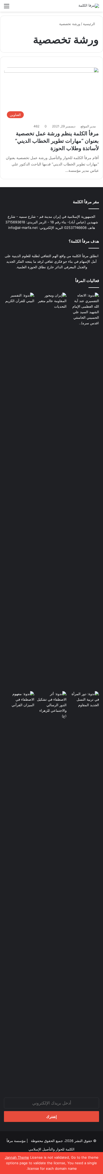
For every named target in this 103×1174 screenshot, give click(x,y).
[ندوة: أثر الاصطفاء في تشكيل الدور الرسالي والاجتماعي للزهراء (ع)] (51, 705)
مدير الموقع (88, 126)
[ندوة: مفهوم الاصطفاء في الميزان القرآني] (19, 699)
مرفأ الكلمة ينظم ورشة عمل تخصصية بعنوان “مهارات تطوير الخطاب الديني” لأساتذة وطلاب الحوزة (57, 140)
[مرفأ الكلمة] (88, 6)
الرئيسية (89, 24)
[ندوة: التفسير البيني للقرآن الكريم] (19, 301)
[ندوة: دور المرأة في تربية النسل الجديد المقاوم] (84, 889)
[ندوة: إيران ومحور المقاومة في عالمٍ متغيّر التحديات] (51, 491)
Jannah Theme (17, 1157)
